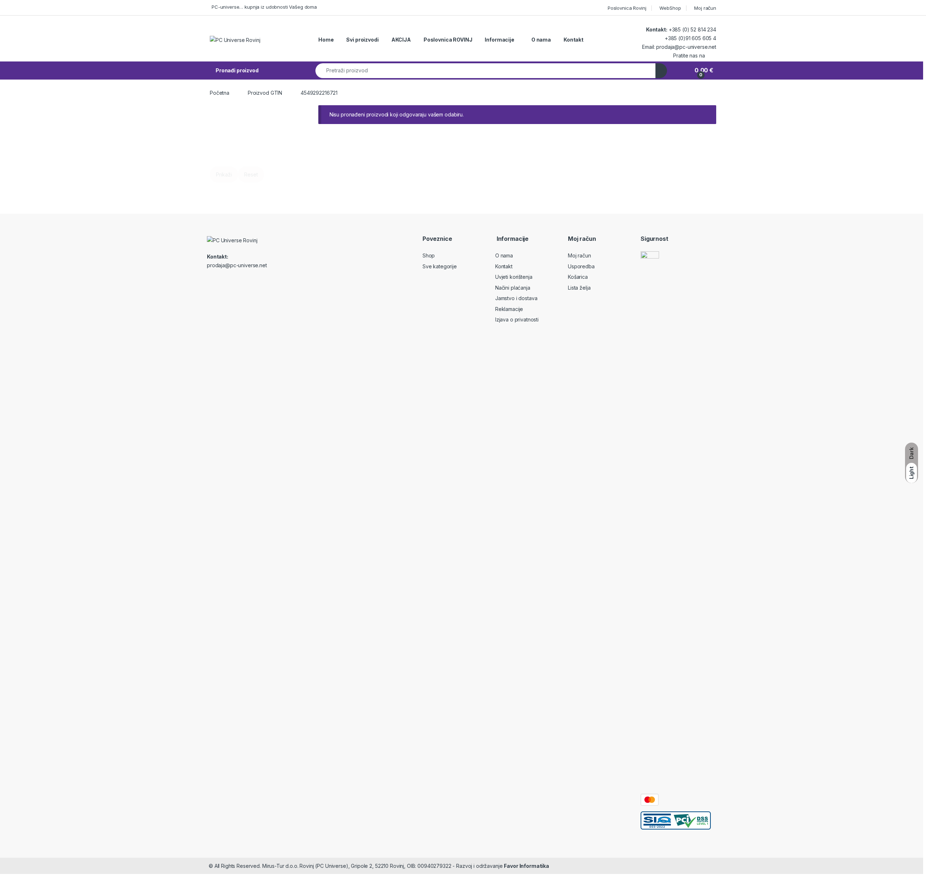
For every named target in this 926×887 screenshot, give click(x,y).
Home (326, 40)
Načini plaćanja (512, 288)
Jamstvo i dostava (516, 298)
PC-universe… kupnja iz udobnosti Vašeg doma (264, 7)
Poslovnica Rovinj (627, 8)
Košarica (578, 277)
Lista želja (579, 288)
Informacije (499, 40)
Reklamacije (509, 309)
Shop (428, 255)
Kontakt (573, 40)
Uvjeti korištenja (513, 277)
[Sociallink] (238, 282)
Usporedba (581, 266)
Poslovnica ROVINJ (448, 40)
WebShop (670, 8)
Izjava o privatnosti (517, 319)
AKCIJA (401, 40)
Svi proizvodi (362, 40)
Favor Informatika (526, 866)
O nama (541, 40)
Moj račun (705, 8)
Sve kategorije (439, 266)
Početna (219, 93)
